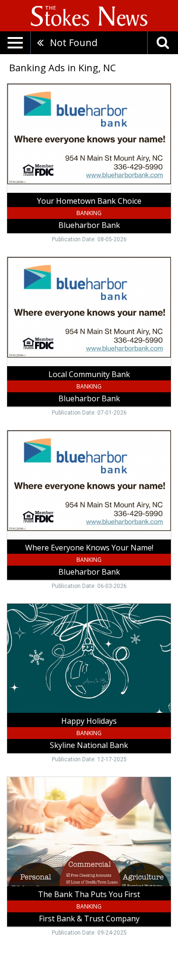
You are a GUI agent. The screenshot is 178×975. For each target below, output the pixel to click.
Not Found (73, 42)
